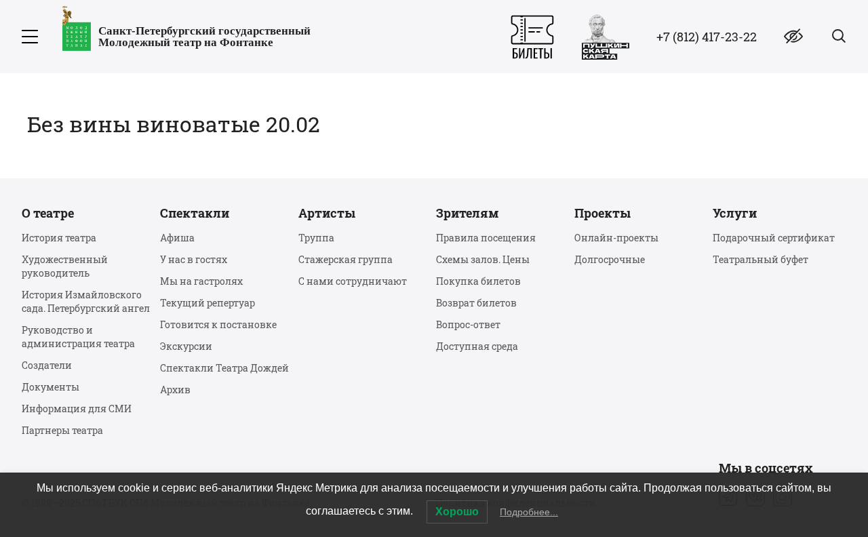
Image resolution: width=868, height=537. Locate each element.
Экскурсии (186, 346)
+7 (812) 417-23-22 (706, 36)
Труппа (316, 237)
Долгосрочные (609, 259)
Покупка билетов (478, 281)
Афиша (177, 237)
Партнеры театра (62, 430)
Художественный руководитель (65, 266)
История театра (59, 237)
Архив (175, 389)
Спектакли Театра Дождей (224, 367)
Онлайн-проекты (616, 237)
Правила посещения (486, 237)
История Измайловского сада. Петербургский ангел (86, 301)
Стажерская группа (345, 259)
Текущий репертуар (207, 302)
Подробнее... (529, 511)
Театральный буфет (760, 259)
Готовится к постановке (218, 324)
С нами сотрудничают (352, 281)
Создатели (47, 365)
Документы (50, 386)
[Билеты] (532, 37)
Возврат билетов (476, 302)
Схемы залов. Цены (483, 259)
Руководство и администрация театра (78, 336)
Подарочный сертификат (774, 237)
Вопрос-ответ (468, 324)
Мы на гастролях (201, 281)
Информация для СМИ (77, 408)
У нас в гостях (193, 259)
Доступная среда (477, 346)
